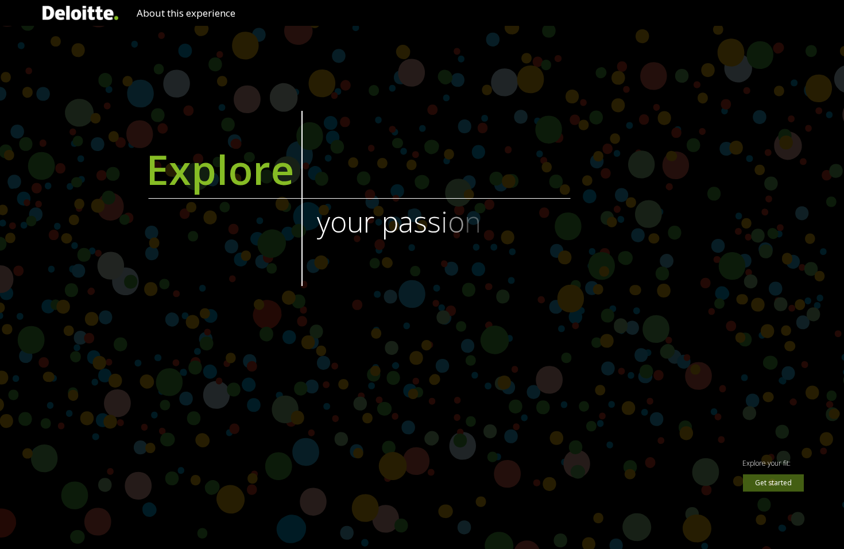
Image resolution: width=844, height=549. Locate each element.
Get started (773, 483)
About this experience (186, 13)
